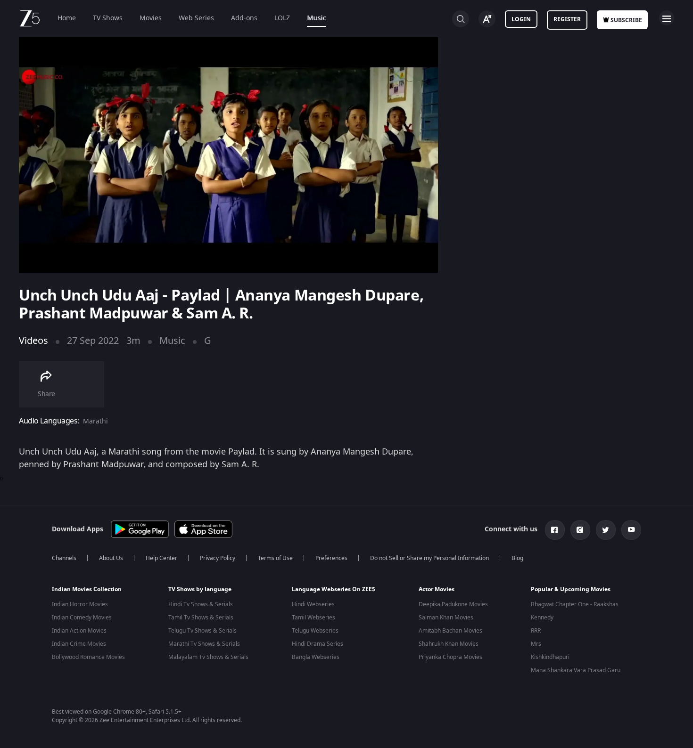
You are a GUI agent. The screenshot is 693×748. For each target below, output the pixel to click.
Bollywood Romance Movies (88, 657)
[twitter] (606, 530)
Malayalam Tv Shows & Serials (208, 657)
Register (567, 19)
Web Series (196, 18)
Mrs (536, 644)
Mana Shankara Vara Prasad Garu (575, 670)
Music (316, 18)
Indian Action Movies (79, 630)
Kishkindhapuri (550, 657)
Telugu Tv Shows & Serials (202, 630)
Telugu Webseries (315, 630)
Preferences (331, 558)
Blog (517, 558)
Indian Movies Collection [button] (87, 589)
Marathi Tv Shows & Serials (204, 644)
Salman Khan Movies (446, 617)
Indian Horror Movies (80, 604)
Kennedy (542, 617)
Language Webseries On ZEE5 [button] (333, 589)
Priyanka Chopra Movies (450, 657)
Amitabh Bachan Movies (450, 630)
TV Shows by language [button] (199, 589)
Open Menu (666, 17)
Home (67, 18)
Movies (151, 18)
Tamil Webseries (313, 617)
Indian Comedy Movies (82, 617)
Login (521, 19)
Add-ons (244, 18)
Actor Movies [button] (436, 589)
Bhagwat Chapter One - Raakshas (575, 604)
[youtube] (631, 530)
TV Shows (108, 18)
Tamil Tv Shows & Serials (200, 617)
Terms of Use (275, 558)
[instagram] (580, 530)
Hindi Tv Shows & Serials (200, 604)
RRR (536, 630)
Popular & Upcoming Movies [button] (570, 589)
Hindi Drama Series (317, 644)
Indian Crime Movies (79, 644)
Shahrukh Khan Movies (448, 644)
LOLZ (282, 18)
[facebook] (555, 530)
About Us (111, 558)
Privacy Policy (217, 558)
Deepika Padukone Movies (453, 604)
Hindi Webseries (313, 604)
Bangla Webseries (315, 657)
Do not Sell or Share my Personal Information (429, 558)
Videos (33, 341)
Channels (64, 558)
